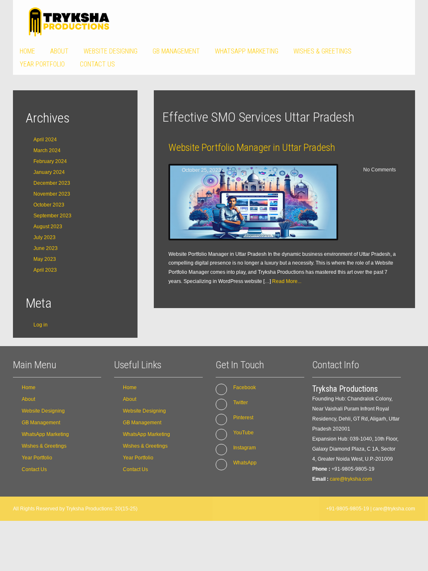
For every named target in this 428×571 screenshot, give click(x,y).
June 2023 (45, 248)
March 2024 (47, 150)
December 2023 (51, 183)
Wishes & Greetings (322, 51)
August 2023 (47, 226)
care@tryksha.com (351, 479)
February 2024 (50, 161)
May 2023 (44, 259)
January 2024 (49, 172)
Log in (40, 325)
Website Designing (111, 51)
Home (27, 51)
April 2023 (45, 270)
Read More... (286, 281)
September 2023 (52, 216)
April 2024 (45, 140)
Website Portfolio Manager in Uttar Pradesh (251, 147)
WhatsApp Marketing (246, 51)
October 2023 (48, 205)
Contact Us (97, 64)
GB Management (176, 51)
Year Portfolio (42, 64)
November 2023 (51, 194)
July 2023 (44, 237)
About (59, 51)
